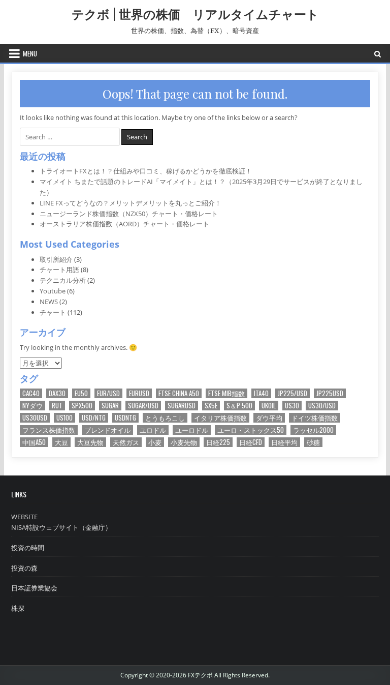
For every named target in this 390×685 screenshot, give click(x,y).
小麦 (154, 442)
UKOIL (269, 405)
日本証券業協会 (34, 587)
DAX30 (57, 393)
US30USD (34, 418)
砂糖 (313, 442)
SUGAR (110, 405)
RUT (57, 405)
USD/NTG (94, 418)
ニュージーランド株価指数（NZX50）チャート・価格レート (129, 213)
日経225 (218, 442)
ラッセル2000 (313, 430)
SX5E (211, 405)
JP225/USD (292, 393)
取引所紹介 (56, 259)
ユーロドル (191, 430)
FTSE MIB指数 (226, 393)
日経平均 (284, 442)
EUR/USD (108, 393)
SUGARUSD (182, 405)
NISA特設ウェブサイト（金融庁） (61, 527)
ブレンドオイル (107, 430)
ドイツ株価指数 (314, 418)
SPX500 (82, 405)
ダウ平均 (269, 418)
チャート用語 (59, 269)
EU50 (81, 393)
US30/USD (322, 405)
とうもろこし (165, 418)
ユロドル (153, 430)
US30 (292, 405)
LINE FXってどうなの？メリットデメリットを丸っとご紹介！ (130, 202)
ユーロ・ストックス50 (250, 430)
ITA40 (261, 393)
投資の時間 (27, 547)
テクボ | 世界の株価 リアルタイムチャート (195, 14)
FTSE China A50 (178, 393)
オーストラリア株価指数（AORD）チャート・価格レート (124, 223)
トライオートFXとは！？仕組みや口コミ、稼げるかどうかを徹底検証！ (146, 170)
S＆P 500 (239, 405)
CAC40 (31, 393)
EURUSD (139, 393)
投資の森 (24, 568)
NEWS (49, 301)
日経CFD (250, 442)
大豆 (61, 442)
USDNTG (125, 418)
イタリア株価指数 (220, 418)
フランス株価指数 (48, 430)
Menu (30, 53)
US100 (64, 418)
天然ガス (126, 442)
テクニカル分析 (63, 280)
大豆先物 (90, 442)
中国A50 (34, 442)
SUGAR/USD (143, 405)
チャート (53, 312)
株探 (17, 608)
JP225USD (329, 393)
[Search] (377, 53)
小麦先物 (184, 442)
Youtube (53, 290)
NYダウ (32, 405)
